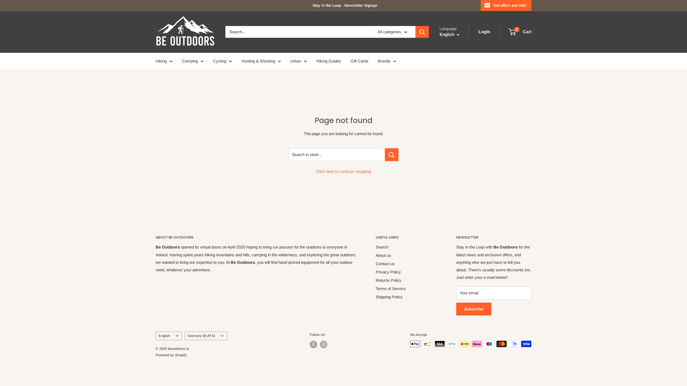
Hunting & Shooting (258, 61)
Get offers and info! (510, 5)
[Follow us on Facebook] (313, 344)
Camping (190, 61)
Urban (295, 61)
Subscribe (473, 309)
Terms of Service (390, 288)
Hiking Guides (328, 61)
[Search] (422, 32)
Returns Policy (388, 280)
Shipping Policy (389, 297)
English (164, 336)
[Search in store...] (392, 154)
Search (382, 247)
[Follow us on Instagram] (323, 344)
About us (383, 255)
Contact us (385, 263)
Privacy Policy (388, 272)
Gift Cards (359, 61)
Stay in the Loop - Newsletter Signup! (345, 5)
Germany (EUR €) (201, 336)
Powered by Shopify (171, 355)
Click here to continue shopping (343, 171)
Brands (384, 61)
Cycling (219, 61)
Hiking (161, 61)
